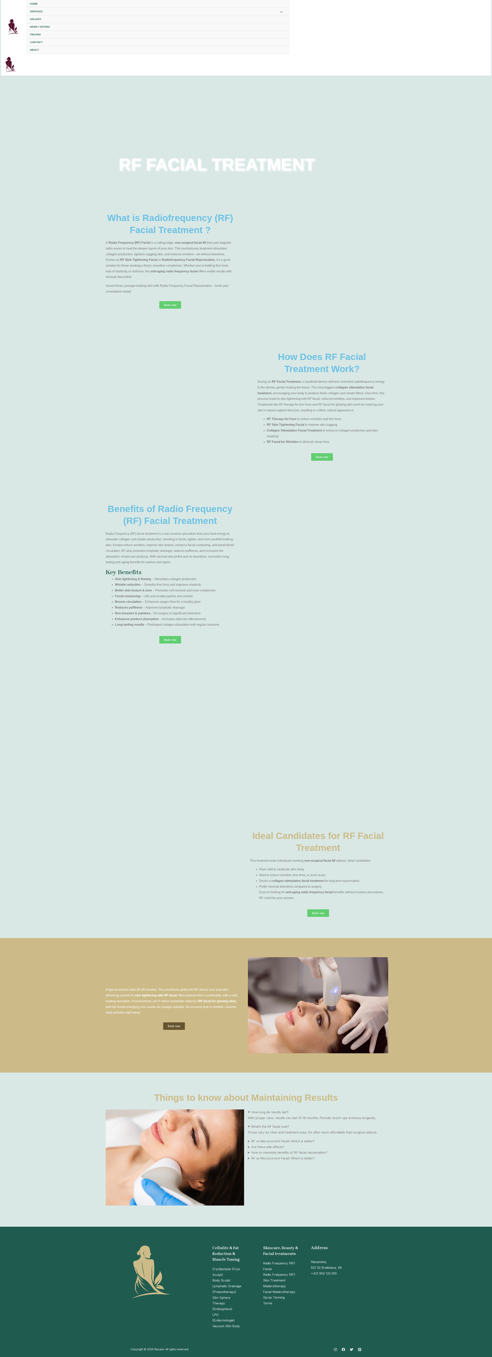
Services (36, 11)
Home (34, 3)
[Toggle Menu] (280, 12)
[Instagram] (421, 27)
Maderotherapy (274, 1286)
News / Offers (40, 26)
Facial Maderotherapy (279, 1292)
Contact (36, 42)
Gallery (35, 19)
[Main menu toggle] (483, 65)
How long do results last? (269, 1112)
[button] (469, 26)
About (34, 49)
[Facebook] (429, 27)
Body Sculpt (221, 1280)
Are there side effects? (267, 1147)
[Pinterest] (446, 27)
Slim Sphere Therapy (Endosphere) (222, 1303)
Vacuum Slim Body (226, 1326)
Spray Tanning (274, 1297)
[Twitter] (438, 27)
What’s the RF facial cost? (270, 1126)
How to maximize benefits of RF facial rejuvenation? (289, 1152)
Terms (267, 1303)
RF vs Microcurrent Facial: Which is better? (283, 1141)
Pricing (35, 34)
